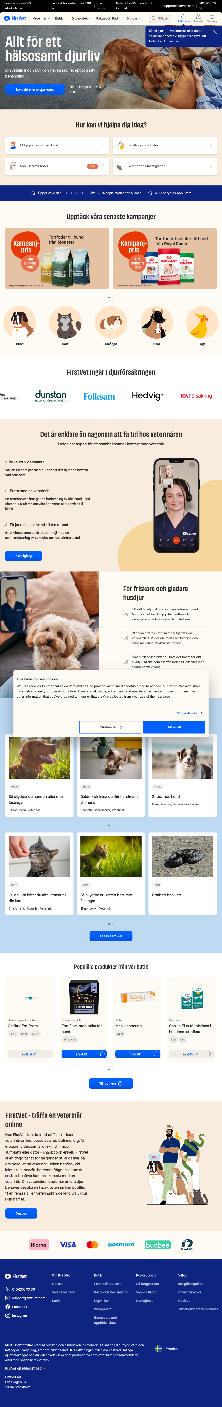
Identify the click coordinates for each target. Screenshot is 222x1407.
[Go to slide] (109, 297)
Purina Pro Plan (72, 1020)
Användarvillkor (189, 1292)
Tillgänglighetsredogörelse (198, 1309)
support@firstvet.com (178, 6)
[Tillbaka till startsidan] (15, 18)
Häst (156, 344)
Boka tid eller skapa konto (35, 89)
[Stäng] (215, 32)
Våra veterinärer (63, 1292)
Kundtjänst (144, 1300)
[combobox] (160, 18)
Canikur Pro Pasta (23, 1026)
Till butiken (107, 1083)
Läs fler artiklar (111, 936)
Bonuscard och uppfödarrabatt (105, 1320)
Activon (120, 1020)
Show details (187, 713)
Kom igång (24, 555)
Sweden (171, 1349)
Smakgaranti (103, 1309)
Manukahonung (128, 1026)
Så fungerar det (147, 1283)
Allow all (174, 727)
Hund (20, 344)
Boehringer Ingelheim (23, 1020)
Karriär (57, 1300)
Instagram (19, 1315)
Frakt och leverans (107, 1283)
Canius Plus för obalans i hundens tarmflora (190, 1028)
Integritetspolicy (190, 1283)
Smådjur (111, 344)
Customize (108, 727)
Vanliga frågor (146, 1292)
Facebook (19, 1307)
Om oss (21, 1213)
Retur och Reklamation (111, 1292)
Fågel (202, 344)
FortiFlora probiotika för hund (82, 1028)
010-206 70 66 (23, 1289)
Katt (65, 344)
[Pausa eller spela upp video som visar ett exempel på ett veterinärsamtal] (177, 505)
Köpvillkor (101, 1300)
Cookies (184, 1300)
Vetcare (174, 1020)
